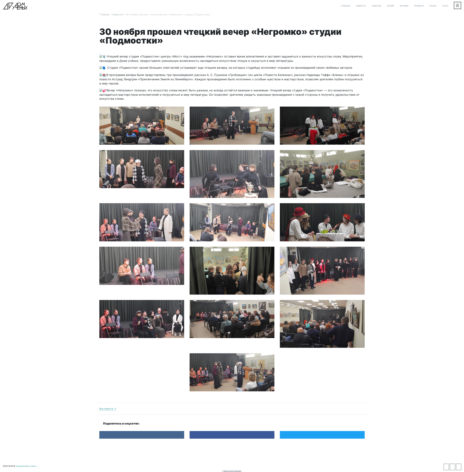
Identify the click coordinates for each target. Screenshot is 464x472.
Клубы (432, 6)
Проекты (419, 6)
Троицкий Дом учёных (15, 6)
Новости (361, 6)
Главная (345, 6)
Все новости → (107, 408)
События (376, 6)
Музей (390, 6)
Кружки (404, 6)
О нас (445, 6)
